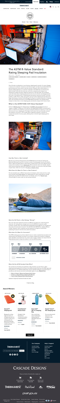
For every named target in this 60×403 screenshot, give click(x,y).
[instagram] (10, 354)
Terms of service (20, 401)
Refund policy (27, 401)
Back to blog (30, 283)
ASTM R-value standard (36, 106)
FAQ (45, 356)
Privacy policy (42, 399)
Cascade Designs (35, 346)
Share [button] (11, 82)
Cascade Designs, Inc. (7, 400)
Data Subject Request (15, 399)
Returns (46, 349)
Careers (33, 349)
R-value (28, 76)
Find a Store (47, 357)
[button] (6, 9)
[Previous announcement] (3, 2)
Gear (31, 21)
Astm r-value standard (13, 76)
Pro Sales (34, 350)
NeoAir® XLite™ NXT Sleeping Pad (50, 309)
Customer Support (48, 346)
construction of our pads (35, 225)
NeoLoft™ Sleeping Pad (8, 309)
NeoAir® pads (44, 175)
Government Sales (36, 347)
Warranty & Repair (48, 350)
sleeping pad (26, 165)
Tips (27, 21)
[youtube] (17, 354)
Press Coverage (35, 352)
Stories (23, 21)
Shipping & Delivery (49, 352)
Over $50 (31, 381)
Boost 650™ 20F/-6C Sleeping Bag (36, 310)
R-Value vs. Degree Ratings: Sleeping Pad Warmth (23, 274)
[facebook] (12, 354)
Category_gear (22, 76)
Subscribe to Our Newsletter (12, 350)
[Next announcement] (21, 2)
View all (30, 335)
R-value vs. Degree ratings (32, 167)
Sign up (21, 350)
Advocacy (36, 21)
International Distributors (47, 354)
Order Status (47, 347)
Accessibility (42, 401)
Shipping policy (35, 401)
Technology (11, 78)
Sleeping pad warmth (42, 76)
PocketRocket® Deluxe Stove (22, 309)
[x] (15, 354)
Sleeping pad (34, 76)
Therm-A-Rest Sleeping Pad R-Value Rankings (22, 276)
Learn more (20, 381)
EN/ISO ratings (17, 106)
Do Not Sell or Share (25, 399)
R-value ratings (21, 174)
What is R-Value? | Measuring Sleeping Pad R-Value (23, 273)
